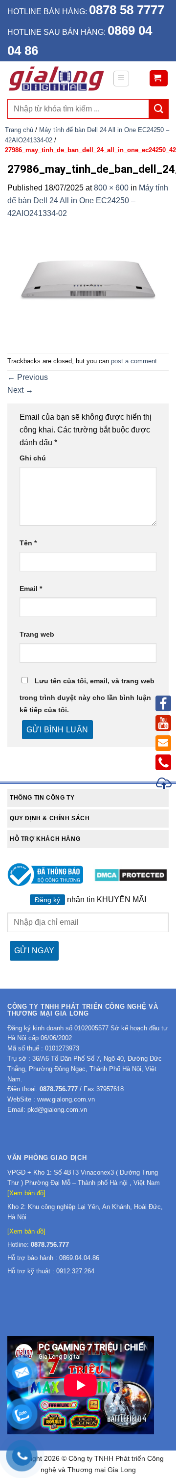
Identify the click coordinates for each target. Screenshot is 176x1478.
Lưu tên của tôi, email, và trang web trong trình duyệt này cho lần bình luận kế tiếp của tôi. (87, 695)
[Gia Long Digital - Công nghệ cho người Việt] (56, 78)
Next (20, 390)
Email (31, 588)
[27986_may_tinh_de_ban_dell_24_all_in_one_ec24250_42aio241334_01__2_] (88, 279)
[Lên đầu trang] (164, 785)
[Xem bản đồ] (26, 1193)
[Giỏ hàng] (159, 78)
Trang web (37, 634)
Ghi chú (33, 458)
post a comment (134, 361)
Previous (27, 377)
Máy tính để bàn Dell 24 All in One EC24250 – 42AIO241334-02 (87, 200)
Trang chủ (19, 130)
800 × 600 (111, 188)
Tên (28, 543)
